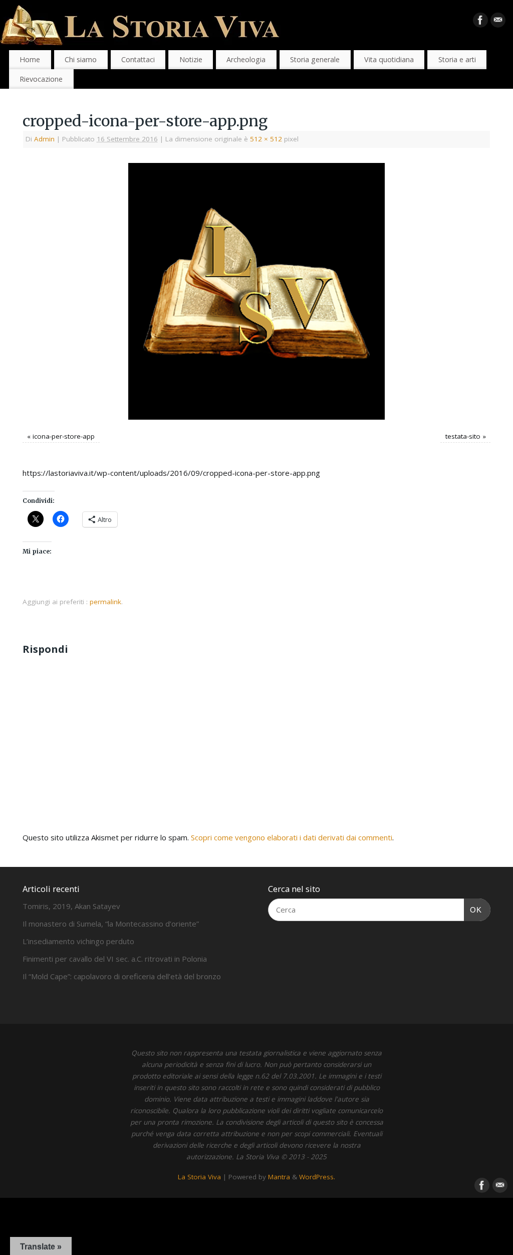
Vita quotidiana (389, 59)
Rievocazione (41, 79)
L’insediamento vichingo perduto (78, 941)
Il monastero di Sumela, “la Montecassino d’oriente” (111, 924)
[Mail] (497, 22)
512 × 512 (266, 138)
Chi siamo (81, 59)
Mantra (279, 1176)
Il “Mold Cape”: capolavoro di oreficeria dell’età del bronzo (122, 976)
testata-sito (462, 436)
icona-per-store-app (64, 436)
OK (473, 909)
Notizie (190, 59)
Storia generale (315, 59)
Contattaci (138, 59)
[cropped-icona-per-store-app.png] (256, 291)
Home (30, 59)
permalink (105, 601)
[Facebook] (480, 22)
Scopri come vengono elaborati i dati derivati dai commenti (291, 837)
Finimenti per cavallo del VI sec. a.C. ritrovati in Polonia (115, 959)
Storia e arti (457, 59)
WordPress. (317, 1176)
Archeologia (246, 59)
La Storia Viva (199, 1176)
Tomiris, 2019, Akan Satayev (71, 906)
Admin (44, 138)
